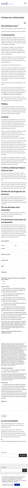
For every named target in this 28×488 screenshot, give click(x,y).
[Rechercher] (24, 470)
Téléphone (4, 272)
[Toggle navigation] (25, 3)
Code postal (4, 260)
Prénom (2, 245)
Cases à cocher (5, 286)
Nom (16, 245)
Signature (4, 401)
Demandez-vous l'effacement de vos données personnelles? (13, 278)
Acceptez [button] (17, 484)
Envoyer (4, 416)
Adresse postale (6, 254)
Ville (2, 266)
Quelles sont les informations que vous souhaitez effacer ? (11, 332)
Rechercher (3, 452)
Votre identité (5, 241)
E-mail (3, 248)
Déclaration (4, 382)
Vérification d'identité (7, 368)
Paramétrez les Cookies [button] (7, 484)
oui (4, 281)
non (4, 283)
